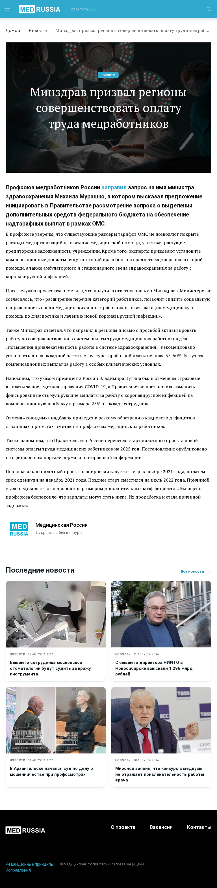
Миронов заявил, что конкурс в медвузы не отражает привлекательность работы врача (159, 774)
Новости (108, 75)
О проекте (123, 827)
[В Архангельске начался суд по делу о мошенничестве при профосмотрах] (56, 720)
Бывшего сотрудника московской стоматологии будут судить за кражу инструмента (50, 668)
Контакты (199, 827)
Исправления (18, 870)
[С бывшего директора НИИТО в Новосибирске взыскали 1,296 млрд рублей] (161, 614)
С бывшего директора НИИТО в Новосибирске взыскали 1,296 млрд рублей (154, 668)
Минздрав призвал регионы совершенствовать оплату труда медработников (108, 107)
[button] (209, 10)
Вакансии (161, 827)
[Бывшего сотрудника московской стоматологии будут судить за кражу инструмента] (56, 614)
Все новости (196, 571)
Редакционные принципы (30, 864)
